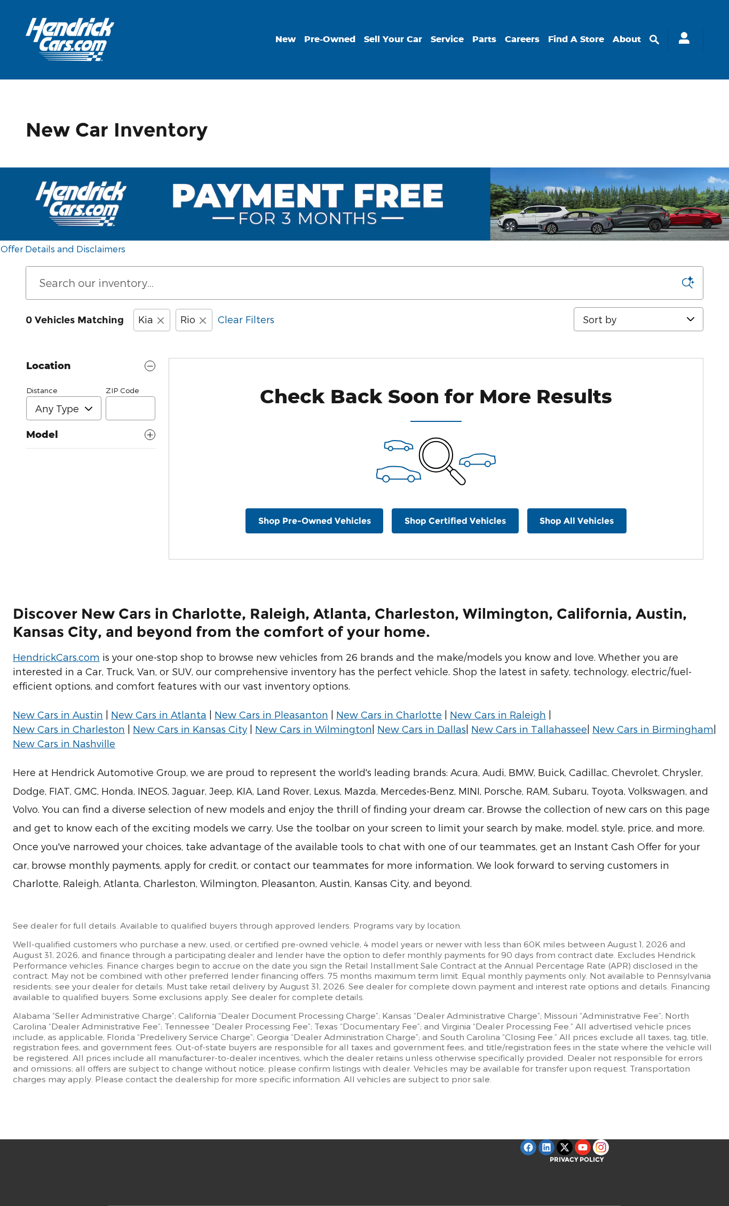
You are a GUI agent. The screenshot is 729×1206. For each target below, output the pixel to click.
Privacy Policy (577, 1159)
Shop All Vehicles (577, 521)
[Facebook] (528, 1147)
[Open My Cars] (681, 39)
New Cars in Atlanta (159, 714)
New (285, 39)
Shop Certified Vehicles (455, 521)
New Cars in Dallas (421, 728)
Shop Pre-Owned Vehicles (314, 521)
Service (447, 39)
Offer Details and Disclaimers (63, 249)
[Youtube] (583, 1147)
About (627, 39)
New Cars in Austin (58, 714)
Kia (145, 319)
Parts (484, 39)
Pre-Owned (329, 39)
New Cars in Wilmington (313, 728)
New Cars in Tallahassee (529, 728)
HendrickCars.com (56, 656)
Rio (187, 319)
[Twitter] (565, 1147)
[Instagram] (601, 1147)
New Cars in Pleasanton (271, 714)
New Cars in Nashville (64, 743)
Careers (522, 39)
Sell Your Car (393, 39)
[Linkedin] (546, 1147)
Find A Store (576, 39)
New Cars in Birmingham (653, 728)
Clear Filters (246, 319)
